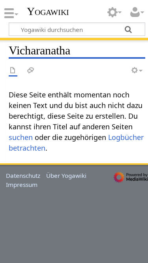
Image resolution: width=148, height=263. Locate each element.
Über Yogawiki (66, 175)
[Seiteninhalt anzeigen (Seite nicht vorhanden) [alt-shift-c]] (13, 70)
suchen (21, 137)
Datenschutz (23, 175)
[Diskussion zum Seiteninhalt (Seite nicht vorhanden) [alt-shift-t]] (30, 70)
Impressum (21, 184)
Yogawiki (48, 11)
